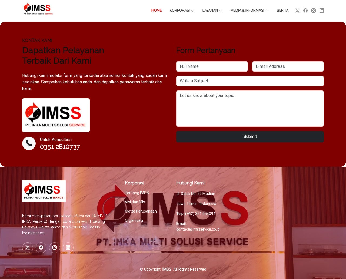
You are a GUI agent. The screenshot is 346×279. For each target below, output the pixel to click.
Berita (282, 10)
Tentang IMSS (137, 193)
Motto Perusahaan (141, 211)
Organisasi (134, 220)
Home (156, 10)
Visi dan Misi (135, 202)
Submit (250, 136)
